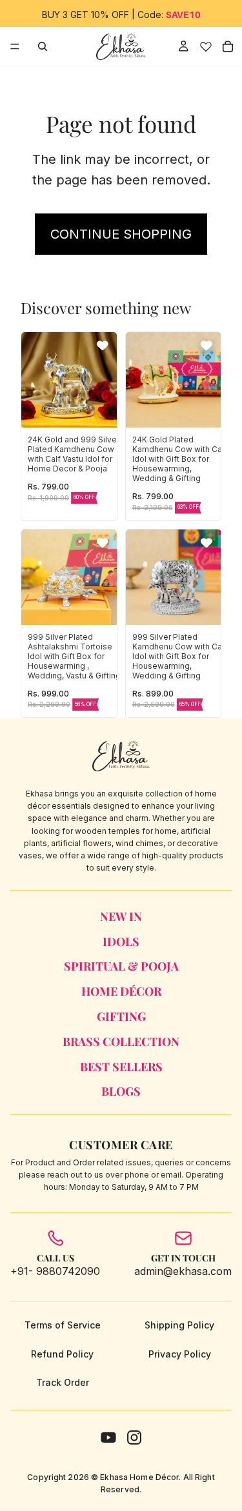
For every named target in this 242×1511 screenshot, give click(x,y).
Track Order (62, 1382)
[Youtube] (108, 1437)
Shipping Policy (179, 1324)
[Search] (42, 46)
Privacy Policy (179, 1353)
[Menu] (15, 46)
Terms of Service (63, 1324)
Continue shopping (121, 234)
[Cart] (228, 46)
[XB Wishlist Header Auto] (205, 46)
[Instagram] (134, 1437)
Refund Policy (62, 1353)
